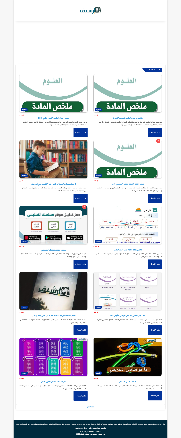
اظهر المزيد (90, 406)
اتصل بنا (82, 431)
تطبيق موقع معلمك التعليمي (53, 250)
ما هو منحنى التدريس (127, 381)
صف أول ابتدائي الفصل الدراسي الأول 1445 (127, 316)
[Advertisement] (90, 42)
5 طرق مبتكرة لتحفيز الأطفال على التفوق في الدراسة (53, 184)
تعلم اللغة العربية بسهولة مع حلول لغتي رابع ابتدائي (53, 316)
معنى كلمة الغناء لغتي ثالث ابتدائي (127, 250)
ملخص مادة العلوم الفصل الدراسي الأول (127, 184)
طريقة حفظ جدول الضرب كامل (53, 381)
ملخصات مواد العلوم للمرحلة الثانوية (128, 118)
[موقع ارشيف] (90, 10)
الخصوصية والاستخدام (93, 431)
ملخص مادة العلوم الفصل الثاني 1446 (53, 118)
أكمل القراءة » (154, 132)
